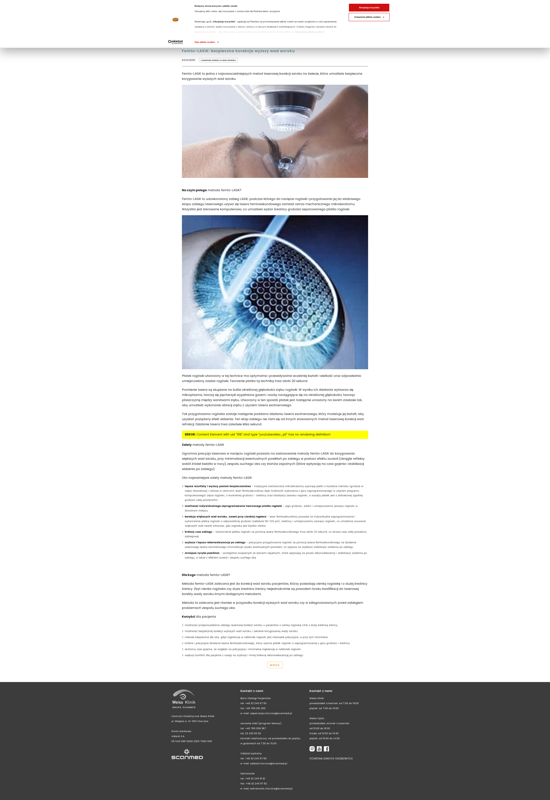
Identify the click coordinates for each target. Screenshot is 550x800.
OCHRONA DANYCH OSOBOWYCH (331, 759)
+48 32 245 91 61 (255, 779)
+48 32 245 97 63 (256, 703)
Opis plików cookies (205, 42)
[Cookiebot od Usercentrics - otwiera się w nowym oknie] (175, 42)
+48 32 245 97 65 (256, 759)
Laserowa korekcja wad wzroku (218, 60)
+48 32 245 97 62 (256, 784)
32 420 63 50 (253, 733)
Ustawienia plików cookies (367, 17)
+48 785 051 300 (255, 708)
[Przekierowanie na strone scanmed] (187, 754)
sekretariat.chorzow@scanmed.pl (271, 789)
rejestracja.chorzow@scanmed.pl (271, 713)
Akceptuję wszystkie (369, 7)
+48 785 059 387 (255, 728)
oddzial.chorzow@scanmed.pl (268, 764)
